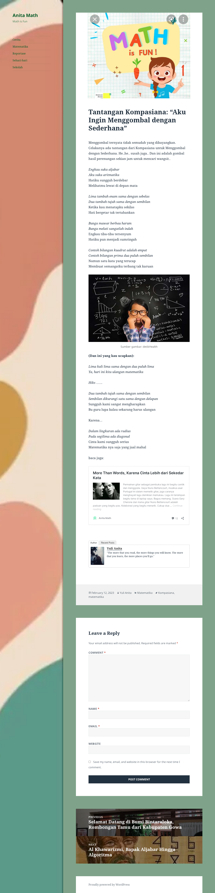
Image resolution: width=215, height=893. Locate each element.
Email (94, 726)
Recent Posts (107, 542)
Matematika (20, 46)
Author (93, 542)
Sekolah (18, 67)
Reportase (19, 53)
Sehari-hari (20, 60)
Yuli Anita (114, 548)
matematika (96, 597)
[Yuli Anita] (97, 556)
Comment (97, 652)
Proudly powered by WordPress (109, 884)
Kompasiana (166, 593)
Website (95, 744)
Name (94, 709)
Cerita (16, 40)
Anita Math (25, 15)
